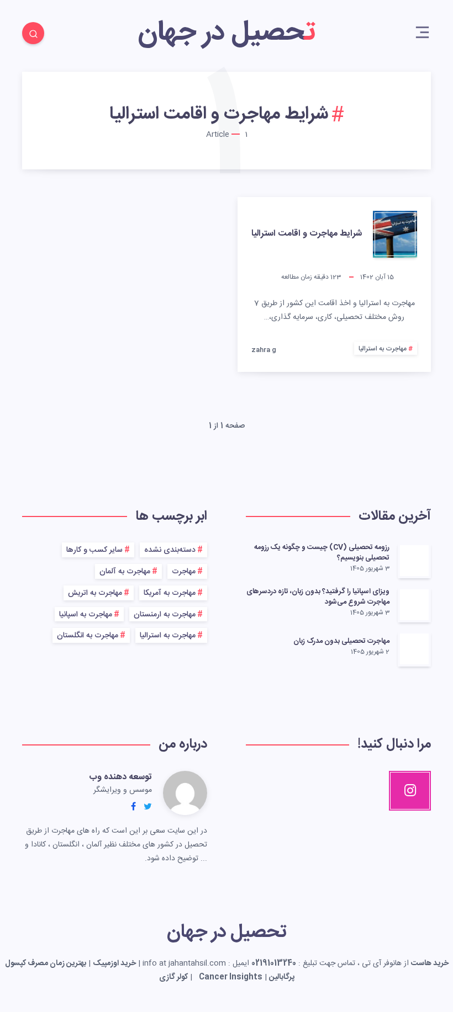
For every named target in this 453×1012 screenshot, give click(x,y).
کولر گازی (173, 977)
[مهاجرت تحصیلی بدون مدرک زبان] (414, 649)
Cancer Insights (230, 977)
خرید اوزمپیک (114, 963)
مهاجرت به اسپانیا (85, 614)
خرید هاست (430, 963)
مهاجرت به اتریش (95, 593)
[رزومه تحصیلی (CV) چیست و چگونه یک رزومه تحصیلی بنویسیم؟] (414, 560)
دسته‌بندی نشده (170, 550)
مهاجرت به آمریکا (170, 593)
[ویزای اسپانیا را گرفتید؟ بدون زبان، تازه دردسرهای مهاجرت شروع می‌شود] (414, 604)
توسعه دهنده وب (120, 777)
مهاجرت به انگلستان (87, 635)
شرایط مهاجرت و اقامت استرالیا (306, 233)
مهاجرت (184, 571)
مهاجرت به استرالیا (383, 348)
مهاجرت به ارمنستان (165, 614)
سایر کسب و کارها (94, 550)
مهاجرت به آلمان (124, 571)
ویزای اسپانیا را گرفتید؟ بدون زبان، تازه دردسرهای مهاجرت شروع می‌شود (317, 596)
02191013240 (273, 963)
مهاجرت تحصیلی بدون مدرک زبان (341, 641)
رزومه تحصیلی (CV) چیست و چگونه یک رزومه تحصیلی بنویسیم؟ (321, 552)
